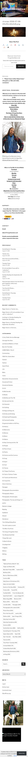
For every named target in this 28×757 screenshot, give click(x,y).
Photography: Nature (8, 493)
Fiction (6, 590)
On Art (4, 388)
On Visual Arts (6, 480)
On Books (5, 394)
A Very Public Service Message (10, 337)
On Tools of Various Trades (9, 474)
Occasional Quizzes (7, 385)
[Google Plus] (11, 45)
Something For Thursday (11, 631)
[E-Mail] (8, 47)
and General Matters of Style (10, 343)
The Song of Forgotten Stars (14, 113)
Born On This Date (7, 347)
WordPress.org (6, 693)
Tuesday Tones (6, 263)
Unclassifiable (8, 645)
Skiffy (20, 628)
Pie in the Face (8, 613)
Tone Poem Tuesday (10, 642)
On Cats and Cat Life (8, 401)
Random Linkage (7, 506)
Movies (17, 599)
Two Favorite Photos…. (8, 288)
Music (6, 601)
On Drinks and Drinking (8, 414)
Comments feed (6, 690)
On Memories (6, 429)
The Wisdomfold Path (8, 535)
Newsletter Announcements (10, 379)
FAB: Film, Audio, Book (8, 356)
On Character (6, 404)
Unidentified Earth (9, 648)
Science (7, 625)
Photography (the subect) (11, 607)
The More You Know (7, 528)
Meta (3, 372)
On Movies (5, 433)
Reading (4, 509)
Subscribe (21, 66)
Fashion (4, 363)
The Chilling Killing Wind (9, 522)
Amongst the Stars (7, 340)
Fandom (4, 359)
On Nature (5, 439)
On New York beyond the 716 (10, 442)
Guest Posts (5, 366)
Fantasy (21, 587)
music (4, 375)
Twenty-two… (6, 254)
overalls (6, 604)
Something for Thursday (9, 249)
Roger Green (5, 309)
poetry (4, 503)
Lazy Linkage (19, 596)
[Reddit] (4, 47)
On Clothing (5, 407)
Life (3, 369)
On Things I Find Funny (8, 471)
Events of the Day (9, 587)
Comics (6, 578)
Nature (15, 601)
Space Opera (8, 634)
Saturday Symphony (10, 622)
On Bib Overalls (6, 391)
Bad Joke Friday (9, 569)
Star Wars (17, 637)
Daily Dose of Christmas (11, 581)
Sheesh (4, 516)
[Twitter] (7, 45)
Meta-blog (7, 599)
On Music (4, 436)
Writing (4, 554)
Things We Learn (7, 538)
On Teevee (5, 468)
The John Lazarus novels (9, 525)
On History (5, 426)
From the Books (18, 593)
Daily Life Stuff (9, 584)
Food (14, 590)
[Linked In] (19, 45)
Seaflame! (5, 512)
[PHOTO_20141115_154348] (14, 152)
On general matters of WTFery (10, 423)
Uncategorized (6, 544)
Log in (4, 684)
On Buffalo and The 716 (8, 398)
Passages (5, 487)
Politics (6, 616)
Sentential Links (9, 628)
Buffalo (6, 572)
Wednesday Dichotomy (11, 651)
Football (7, 593)
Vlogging (4, 547)
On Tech (4, 465)
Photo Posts (8, 610)
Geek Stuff (7, 596)
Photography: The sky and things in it (12, 500)
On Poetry (5, 452)
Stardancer (5, 519)
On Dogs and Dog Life (8, 410)
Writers (4, 551)
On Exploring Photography (9, 417)
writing (6, 654)
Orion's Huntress (7, 484)
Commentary (6, 353)
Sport (17, 634)
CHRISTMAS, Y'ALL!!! (8, 350)
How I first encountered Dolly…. (10, 258)
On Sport (4, 461)
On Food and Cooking (8, 420)
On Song (4, 458)
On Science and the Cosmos (10, 455)
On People (5, 445)
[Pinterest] (15, 45)
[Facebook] (3, 45)
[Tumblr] (23, 45)
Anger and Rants (9, 566)
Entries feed (5, 687)
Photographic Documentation (10, 490)
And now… (14, 327)
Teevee (6, 639)
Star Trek (7, 637)
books (20, 569)
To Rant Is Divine (6, 541)
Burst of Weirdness (10, 575)
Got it (15, 755)
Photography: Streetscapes (9, 496)
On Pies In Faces (6, 449)
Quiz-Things (17, 616)
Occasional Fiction (7, 382)
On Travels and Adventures (9, 477)
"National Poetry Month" (11, 563)
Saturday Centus (9, 619)
